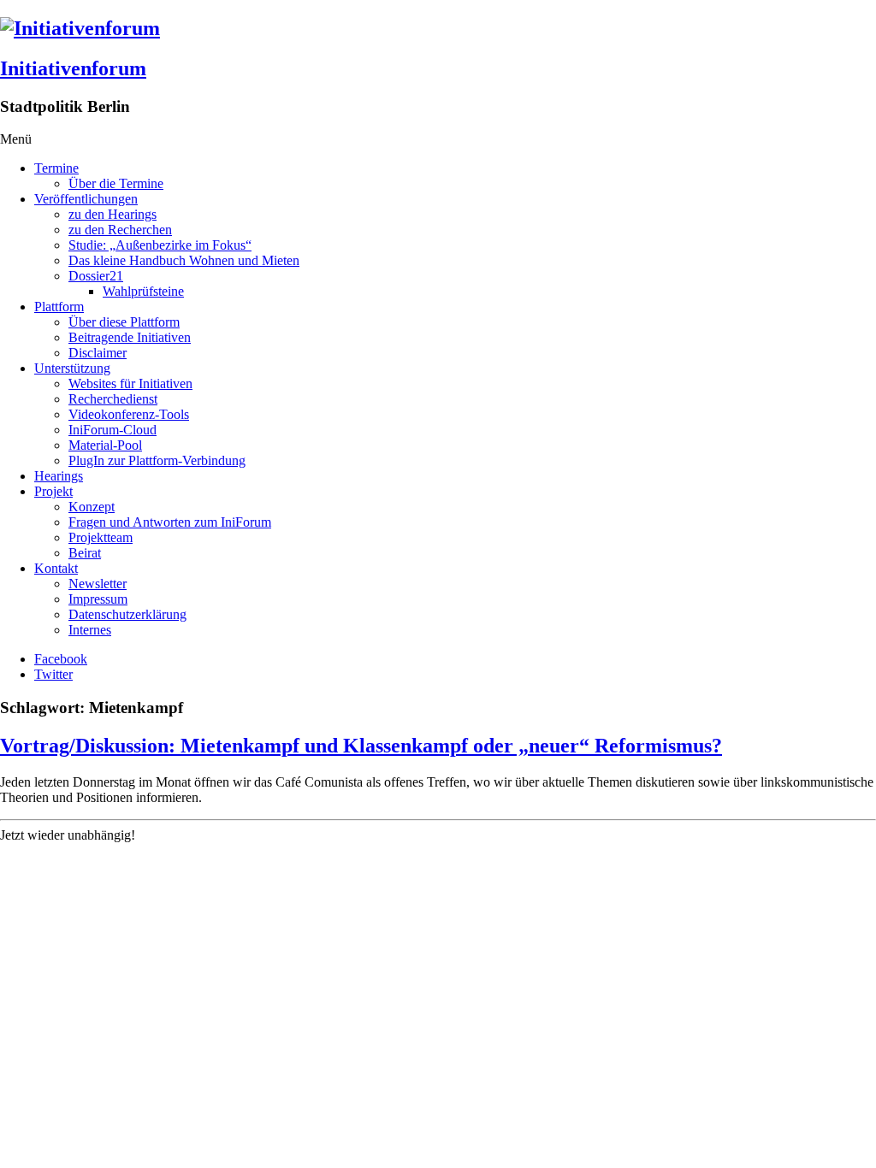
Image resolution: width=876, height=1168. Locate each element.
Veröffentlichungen (86, 199)
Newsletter (97, 583)
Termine (56, 168)
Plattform (59, 306)
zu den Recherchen (120, 229)
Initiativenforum (73, 68)
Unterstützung (72, 368)
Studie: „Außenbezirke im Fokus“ (160, 245)
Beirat (84, 553)
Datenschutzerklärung (127, 614)
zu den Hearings (112, 214)
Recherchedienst (112, 399)
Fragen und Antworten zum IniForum (169, 522)
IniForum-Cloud (112, 429)
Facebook (60, 659)
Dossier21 (95, 275)
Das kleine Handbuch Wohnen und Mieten (183, 260)
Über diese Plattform (124, 322)
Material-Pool (105, 445)
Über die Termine (115, 183)
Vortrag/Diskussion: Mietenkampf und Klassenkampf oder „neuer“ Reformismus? (361, 745)
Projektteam (100, 537)
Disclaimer (97, 352)
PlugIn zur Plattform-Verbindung (157, 460)
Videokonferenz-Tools (128, 414)
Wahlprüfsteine (143, 291)
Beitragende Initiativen (129, 337)
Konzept (91, 506)
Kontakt (56, 568)
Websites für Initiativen (130, 383)
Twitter (53, 674)
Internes (89, 629)
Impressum (97, 599)
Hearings (58, 476)
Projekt (53, 491)
